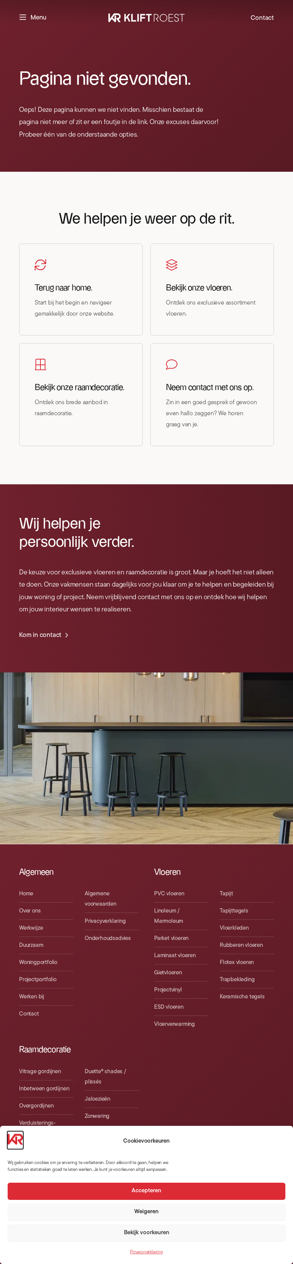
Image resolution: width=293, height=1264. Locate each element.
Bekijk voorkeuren (146, 1233)
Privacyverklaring (146, 1252)
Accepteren (146, 1191)
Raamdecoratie (45, 1050)
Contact (262, 18)
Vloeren (167, 872)
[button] (33, 18)
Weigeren (146, 1212)
